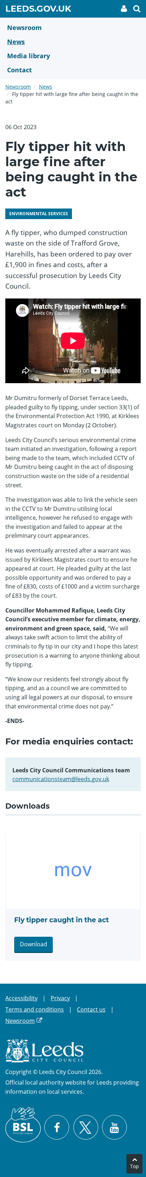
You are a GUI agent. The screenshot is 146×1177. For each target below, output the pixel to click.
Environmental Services (38, 214)
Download (33, 944)
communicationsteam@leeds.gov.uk (60, 779)
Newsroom (18, 86)
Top (134, 1166)
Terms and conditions (34, 1009)
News (45, 86)
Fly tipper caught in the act (61, 920)
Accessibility (21, 998)
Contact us (91, 1009)
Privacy (60, 998)
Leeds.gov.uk (38, 10)
